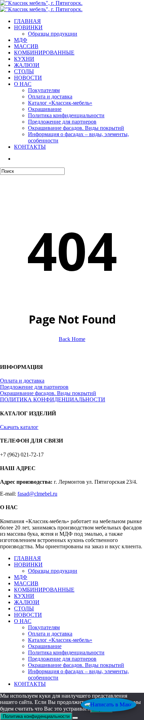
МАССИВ (26, 583)
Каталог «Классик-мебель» (60, 640)
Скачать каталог (19, 427)
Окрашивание (45, 646)
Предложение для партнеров (34, 387)
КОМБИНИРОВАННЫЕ (44, 590)
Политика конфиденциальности (66, 652)
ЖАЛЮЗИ (26, 602)
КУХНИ (24, 596)
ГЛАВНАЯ (27, 558)
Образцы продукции (52, 571)
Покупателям (44, 627)
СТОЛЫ (24, 608)
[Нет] (75, 718)
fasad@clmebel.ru (37, 494)
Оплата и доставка (22, 381)
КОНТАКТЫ (30, 684)
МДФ (20, 577)
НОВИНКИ (28, 564)
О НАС (22, 621)
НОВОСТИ (28, 615)
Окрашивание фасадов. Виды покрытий (48, 393)
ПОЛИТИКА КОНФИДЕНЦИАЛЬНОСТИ (52, 399)
